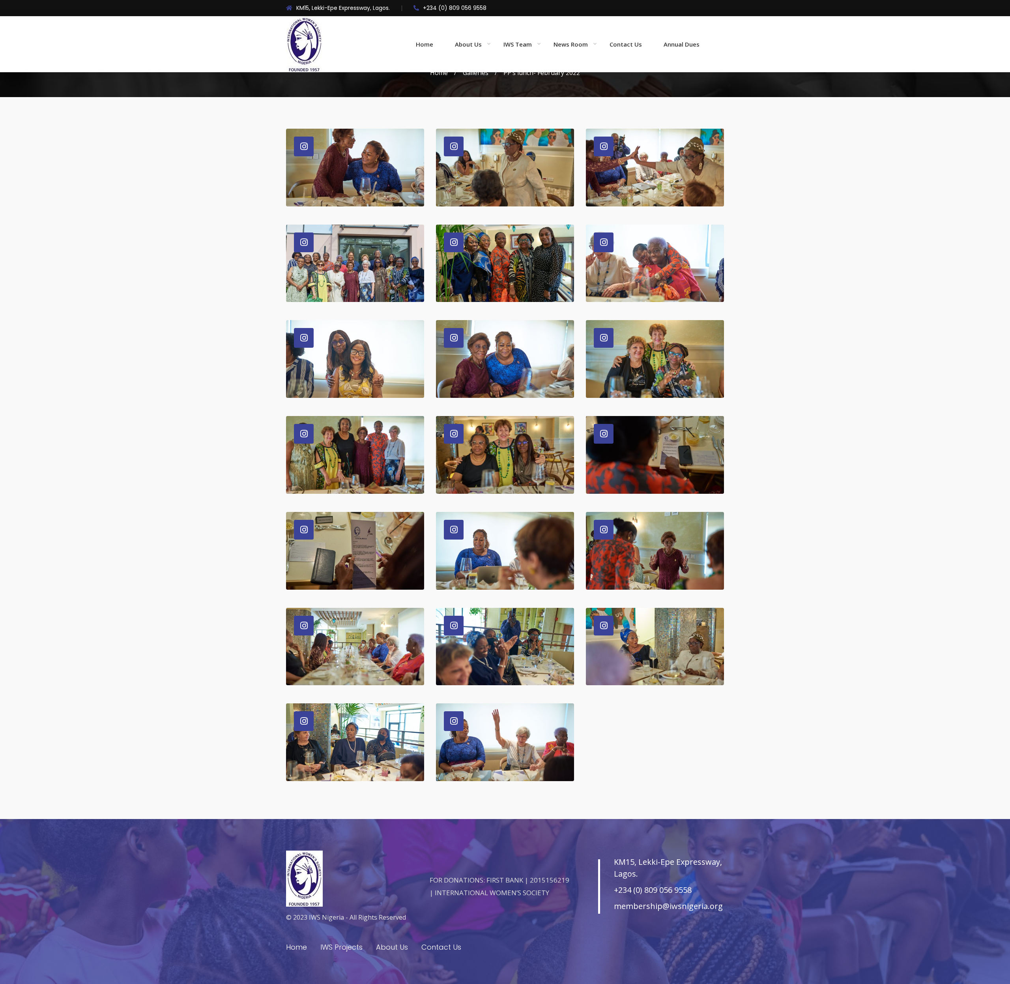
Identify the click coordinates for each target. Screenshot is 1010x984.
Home (424, 44)
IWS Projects (341, 947)
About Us (468, 44)
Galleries (475, 72)
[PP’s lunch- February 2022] (355, 167)
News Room (571, 44)
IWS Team (517, 44)
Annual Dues (682, 44)
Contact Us (626, 44)
